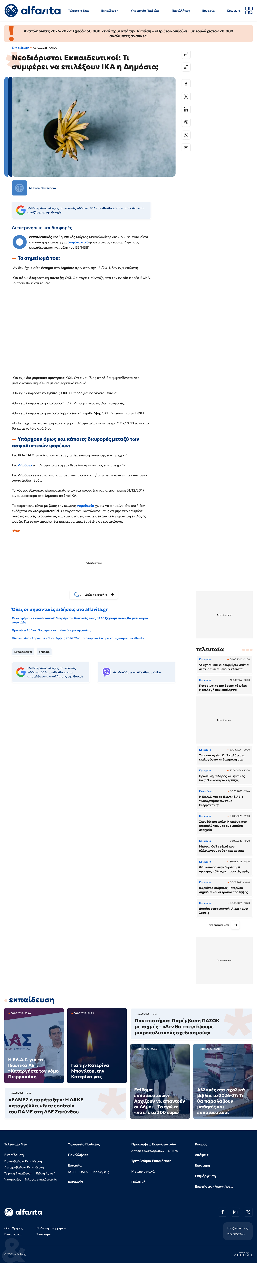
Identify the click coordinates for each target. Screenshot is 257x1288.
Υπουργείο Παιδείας (145, 10)
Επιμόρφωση (205, 1176)
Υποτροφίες (12, 1179)
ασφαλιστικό (78, 242)
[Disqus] (96, 743)
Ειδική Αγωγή (45, 1173)
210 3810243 (236, 1234)
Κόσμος (201, 1144)
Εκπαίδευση (109, 10)
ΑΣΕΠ (72, 1172)
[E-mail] (186, 148)
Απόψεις (201, 1155)
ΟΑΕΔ (83, 1172)
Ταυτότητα (43, 1234)
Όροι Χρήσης (13, 1228)
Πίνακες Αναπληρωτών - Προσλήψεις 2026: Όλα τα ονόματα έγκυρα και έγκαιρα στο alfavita (78, 638)
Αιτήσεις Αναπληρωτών (147, 1151)
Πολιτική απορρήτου (51, 1228)
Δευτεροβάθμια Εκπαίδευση (24, 1167)
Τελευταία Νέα (78, 10)
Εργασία (208, 10)
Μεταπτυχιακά (143, 1171)
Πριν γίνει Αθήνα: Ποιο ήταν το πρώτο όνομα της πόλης (51, 630)
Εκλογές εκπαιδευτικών (40, 1179)
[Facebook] (186, 83)
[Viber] (186, 122)
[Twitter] (186, 96)
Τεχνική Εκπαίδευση (18, 1173)
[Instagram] (235, 1212)
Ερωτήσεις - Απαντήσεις (214, 1186)
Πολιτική (138, 1182)
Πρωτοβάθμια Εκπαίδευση (23, 1161)
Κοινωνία (233, 10)
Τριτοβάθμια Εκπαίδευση (151, 1161)
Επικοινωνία (13, 1234)
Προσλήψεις (100, 1172)
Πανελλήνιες (181, 10)
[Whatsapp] (186, 135)
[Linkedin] (186, 109)
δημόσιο (44, 652)
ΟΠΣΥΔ (173, 1151)
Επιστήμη (202, 1165)
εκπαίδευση (31, 999)
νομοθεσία (85, 505)
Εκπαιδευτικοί (23, 652)
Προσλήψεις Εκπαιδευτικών (153, 1144)
